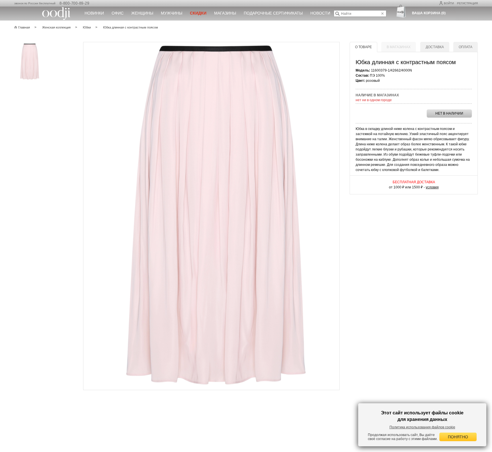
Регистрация (467, 3)
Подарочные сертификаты (273, 13)
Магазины (225, 13)
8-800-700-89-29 (74, 3)
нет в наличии (449, 113)
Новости (320, 13)
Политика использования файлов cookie (422, 427)
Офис (118, 13)
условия (432, 187)
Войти (449, 3)
